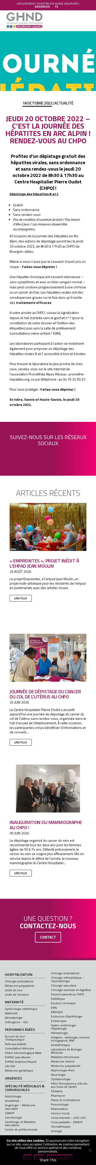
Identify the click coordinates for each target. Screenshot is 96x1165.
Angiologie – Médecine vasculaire (20, 1107)
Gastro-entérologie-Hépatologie (64, 1027)
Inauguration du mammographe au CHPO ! (46, 825)
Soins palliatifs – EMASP (66, 1122)
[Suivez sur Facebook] (20, 455)
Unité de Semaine (17, 994)
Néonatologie (14, 1017)
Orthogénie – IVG (16, 1022)
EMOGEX (57, 1012)
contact (48, 937)
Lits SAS (10, 1066)
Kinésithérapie (60, 1045)
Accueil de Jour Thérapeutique (15, 1038)
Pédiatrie (57, 1091)
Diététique (58, 998)
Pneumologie (60, 1104)
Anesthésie (12, 1100)
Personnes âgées (20, 1030)
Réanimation (59, 1108)
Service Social (60, 1113)
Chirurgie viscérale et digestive (71, 989)
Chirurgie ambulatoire (19, 981)
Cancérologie (13, 1117)
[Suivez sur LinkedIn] (34, 455)
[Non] (89, 1150)
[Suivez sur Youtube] (48, 455)
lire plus (20, 598)
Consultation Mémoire (19, 1048)
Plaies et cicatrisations (65, 1100)
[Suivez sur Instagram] (62, 455)
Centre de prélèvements (21, 1129)
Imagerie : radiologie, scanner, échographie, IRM (70, 1039)
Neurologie (58, 1074)
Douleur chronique (63, 1003)
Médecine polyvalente (19, 985)
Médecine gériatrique (19, 1070)
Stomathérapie (61, 1126)
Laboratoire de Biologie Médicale (66, 1051)
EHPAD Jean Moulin (18, 1057)
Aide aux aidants (15, 1044)
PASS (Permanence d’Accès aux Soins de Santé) (69, 1085)
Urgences (13, 1078)
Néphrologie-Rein (63, 1070)
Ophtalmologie (61, 1079)
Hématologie (59, 1032)
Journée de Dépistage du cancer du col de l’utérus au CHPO (45, 694)
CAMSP (9, 1113)
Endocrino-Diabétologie (66, 1016)
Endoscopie (58, 1020)
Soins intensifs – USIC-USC (68, 1117)
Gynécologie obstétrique (21, 1008)
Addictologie (13, 1096)
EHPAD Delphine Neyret (20, 1061)
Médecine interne (63, 1061)
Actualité (63, 103)
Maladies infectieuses (65, 1057)
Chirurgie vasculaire (64, 985)
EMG (54, 1007)
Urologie (56, 1131)
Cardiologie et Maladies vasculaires (20, 1123)
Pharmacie (58, 1095)
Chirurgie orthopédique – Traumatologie (67, 979)
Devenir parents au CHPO (67, 994)
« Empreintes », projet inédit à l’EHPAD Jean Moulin (44, 563)
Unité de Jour (13, 990)
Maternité (14, 1002)
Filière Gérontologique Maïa (23, 1052)
